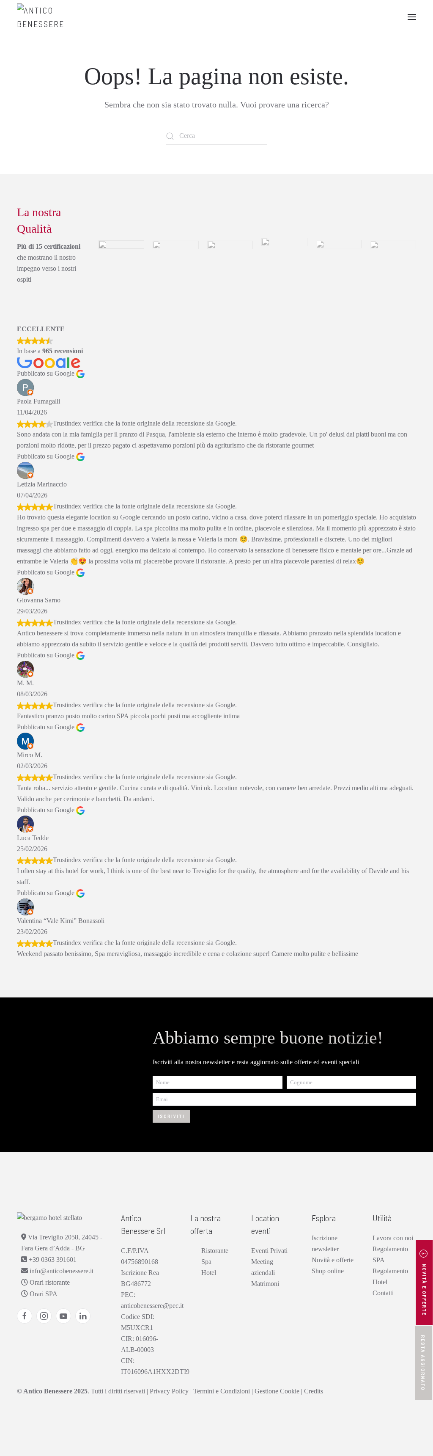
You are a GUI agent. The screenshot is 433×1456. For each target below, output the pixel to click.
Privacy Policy (169, 1391)
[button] (412, 17)
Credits (313, 1391)
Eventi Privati (269, 1250)
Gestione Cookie (277, 1391)
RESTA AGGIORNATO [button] (423, 1363)
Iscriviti (171, 1116)
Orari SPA (43, 1293)
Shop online (328, 1271)
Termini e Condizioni (221, 1391)
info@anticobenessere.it (60, 1271)
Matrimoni (265, 1283)
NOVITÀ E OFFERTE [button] (425, 1289)
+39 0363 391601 (52, 1259)
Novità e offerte (333, 1260)
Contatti (383, 1293)
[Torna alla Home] (59, 17)
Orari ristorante (49, 1282)
